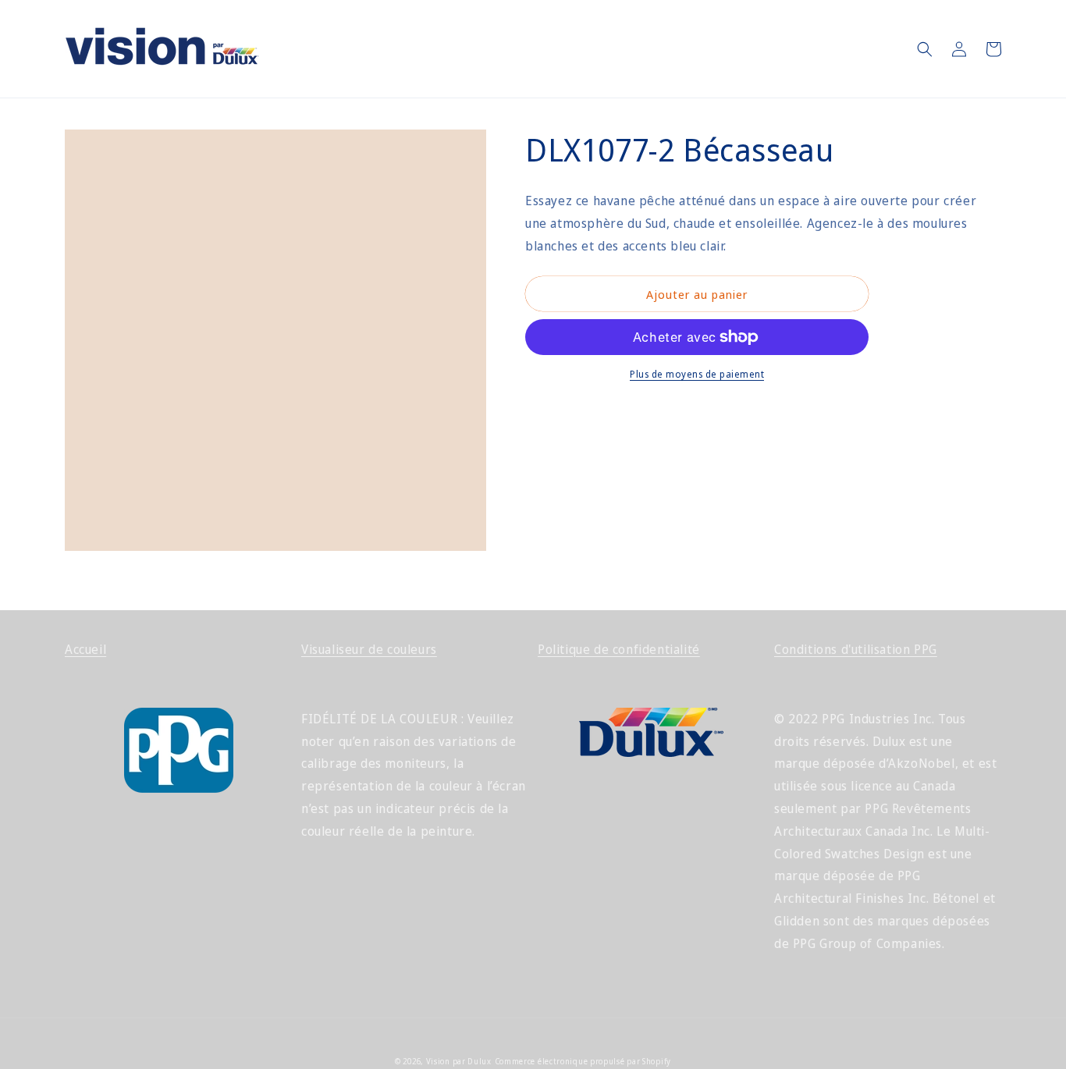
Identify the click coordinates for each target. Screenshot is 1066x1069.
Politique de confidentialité (619, 649)
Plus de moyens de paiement (697, 374)
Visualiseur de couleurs (369, 649)
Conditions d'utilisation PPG (855, 649)
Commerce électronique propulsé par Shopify (583, 1061)
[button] (925, 49)
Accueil (85, 649)
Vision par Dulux (459, 1061)
